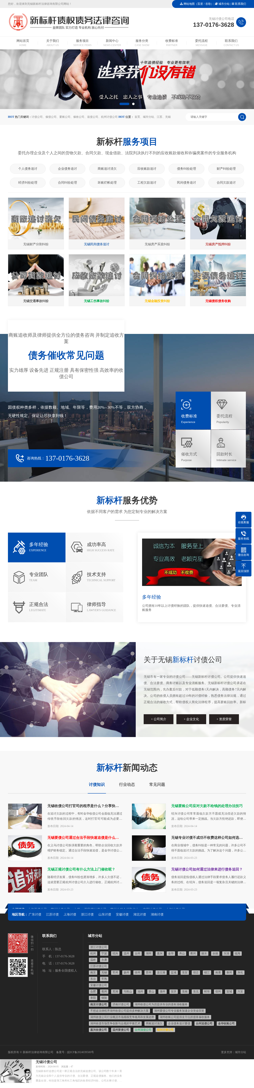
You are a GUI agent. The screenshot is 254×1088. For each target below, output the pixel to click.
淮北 (196, 991)
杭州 (93, 953)
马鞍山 (128, 991)
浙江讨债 (87, 914)
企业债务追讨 (67, 168)
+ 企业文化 (191, 719)
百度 (200, 3)
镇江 (207, 972)
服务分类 (142, 43)
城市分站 (224, 3)
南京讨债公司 (98, 1004)
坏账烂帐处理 (107, 182)
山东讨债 (104, 914)
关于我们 (52, 43)
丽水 (204, 953)
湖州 (148, 953)
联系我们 (240, 3)
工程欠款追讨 (146, 182)
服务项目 (82, 43)
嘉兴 (160, 953)
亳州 (104, 991)
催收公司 (78, 116)
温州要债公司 (121, 1029)
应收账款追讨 (146, 168)
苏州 (148, 972)
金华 (171, 953)
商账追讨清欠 (107, 168)
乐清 (226, 953)
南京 (93, 972)
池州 (140, 991)
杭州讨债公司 (109, 116)
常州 (115, 972)
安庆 (173, 991)
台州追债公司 (204, 1023)
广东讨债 (35, 914)
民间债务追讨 (186, 182)
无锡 (168, 116)
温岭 (93, 959)
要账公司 (64, 116)
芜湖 (115, 991)
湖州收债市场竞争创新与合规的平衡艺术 (115, 1023)
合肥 (93, 991)
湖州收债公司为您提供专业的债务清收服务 (161, 1004)
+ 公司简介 (158, 719)
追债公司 (92, 116)
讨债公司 (37, 116)
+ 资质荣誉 (224, 719)
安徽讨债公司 (98, 985)
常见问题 (157, 784)
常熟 (104, 978)
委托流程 (201, 43)
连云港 (161, 972)
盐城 (173, 972)
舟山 (182, 953)
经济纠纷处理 (27, 182)
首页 (137, 116)
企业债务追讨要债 (179, 1023)
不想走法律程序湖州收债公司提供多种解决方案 (119, 1010)
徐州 (137, 972)
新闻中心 (112, 43)
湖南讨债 (157, 914)
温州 (126, 953)
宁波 (104, 953)
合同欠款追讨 (226, 182)
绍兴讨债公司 (165, 1029)
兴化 (240, 972)
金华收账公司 (226, 1023)
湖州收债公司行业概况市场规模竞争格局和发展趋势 (122, 1017)
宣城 (229, 991)
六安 (240, 991)
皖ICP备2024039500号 (80, 1052)
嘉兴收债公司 (98, 1029)
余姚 (215, 953)
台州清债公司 (143, 1029)
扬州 (126, 972)
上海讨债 (70, 914)
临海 (237, 953)
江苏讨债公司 (98, 966)
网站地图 (189, 3)
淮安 (185, 972)
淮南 (185, 991)
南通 (218, 972)
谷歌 (208, 3)
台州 (137, 953)
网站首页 (22, 43)
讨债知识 (97, 784)
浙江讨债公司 (98, 947)
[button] (124, 104)
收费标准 (171, 43)
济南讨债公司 (121, 1004)
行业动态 (127, 784)
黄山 (151, 991)
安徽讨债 (122, 914)
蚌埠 (207, 991)
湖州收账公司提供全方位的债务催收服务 (185, 1017)
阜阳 (93, 997)
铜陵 (104, 997)
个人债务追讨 (27, 168)
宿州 (218, 991)
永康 (104, 959)
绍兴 (115, 953)
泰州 (229, 972)
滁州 (162, 991)
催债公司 (51, 116)
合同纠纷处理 (67, 182)
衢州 (193, 953)
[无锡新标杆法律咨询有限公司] (70, 30)
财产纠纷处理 (226, 168)
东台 (93, 978)
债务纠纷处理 (186, 168)
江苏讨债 (52, 914)
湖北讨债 (139, 914)
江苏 (159, 116)
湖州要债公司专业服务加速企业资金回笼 (179, 1010)
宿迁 (196, 972)
